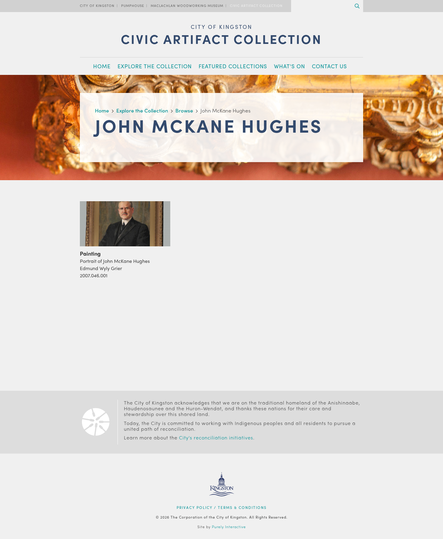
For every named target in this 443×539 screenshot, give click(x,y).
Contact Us (329, 66)
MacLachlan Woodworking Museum (187, 5)
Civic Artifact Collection (256, 5)
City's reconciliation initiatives (216, 437)
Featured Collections (233, 66)
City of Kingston (97, 5)
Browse (184, 110)
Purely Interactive (229, 526)
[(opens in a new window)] (221, 504)
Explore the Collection (155, 66)
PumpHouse (132, 5)
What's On (289, 66)
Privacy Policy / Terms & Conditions (222, 507)
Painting (90, 253)
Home (102, 66)
